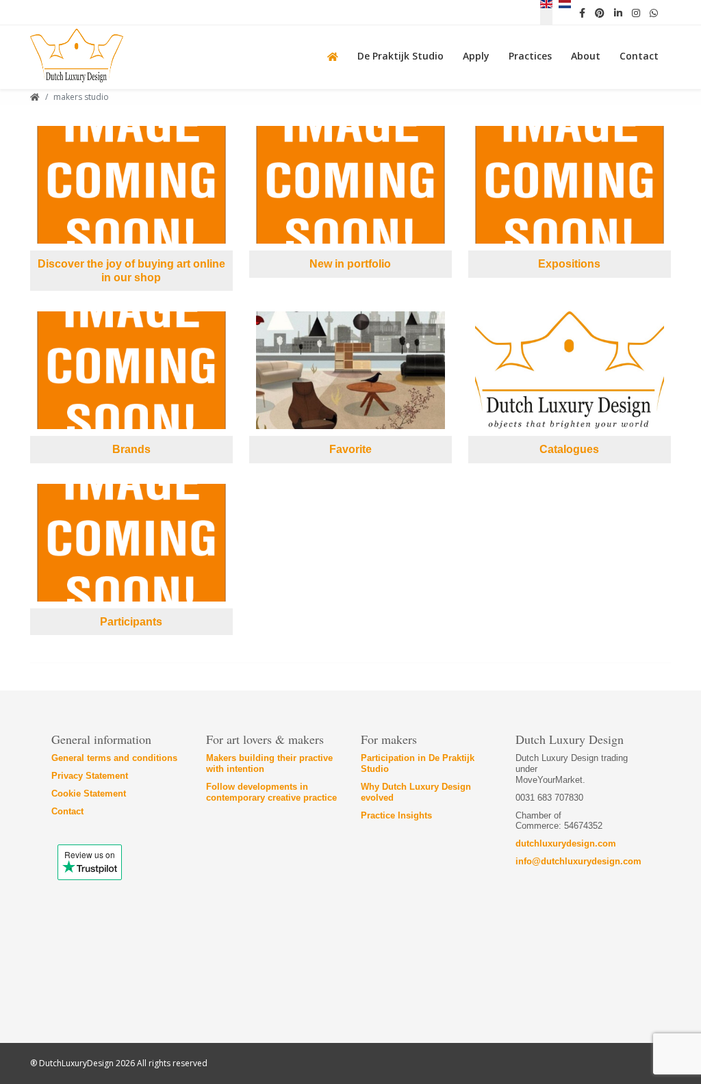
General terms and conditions (114, 758)
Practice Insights (396, 815)
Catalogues (569, 449)
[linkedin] (618, 12)
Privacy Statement (89, 776)
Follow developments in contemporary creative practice (271, 792)
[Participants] (131, 543)
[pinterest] (599, 12)
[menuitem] (335, 54)
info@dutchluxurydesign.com (578, 861)
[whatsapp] (654, 12)
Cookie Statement (88, 793)
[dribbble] (636, 12)
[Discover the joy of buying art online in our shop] (131, 185)
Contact (67, 811)
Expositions (569, 264)
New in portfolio (350, 264)
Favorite (350, 449)
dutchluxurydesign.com (565, 843)
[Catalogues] (569, 370)
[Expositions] (569, 185)
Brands (131, 449)
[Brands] (131, 370)
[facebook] (582, 12)
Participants (131, 622)
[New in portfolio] (350, 185)
